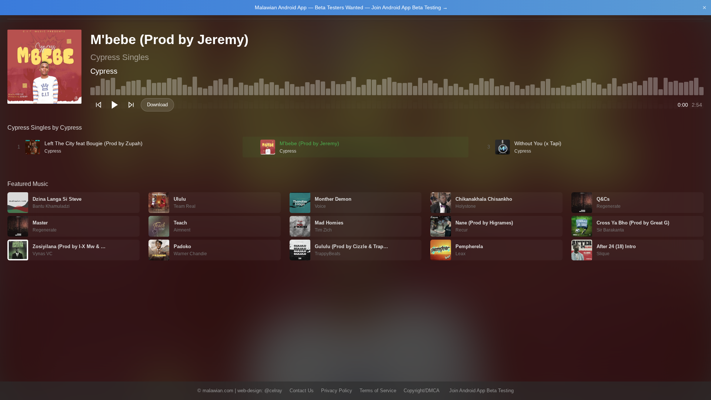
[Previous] (98, 104)
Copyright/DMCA (422, 390)
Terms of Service (378, 390)
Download (157, 104)
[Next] (131, 104)
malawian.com (218, 390)
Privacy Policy (336, 390)
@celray (273, 390)
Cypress (103, 71)
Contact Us (302, 390)
